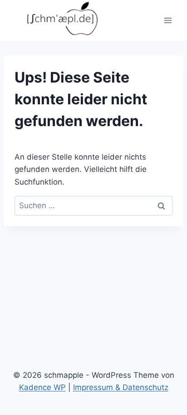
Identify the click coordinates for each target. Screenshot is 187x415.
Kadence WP (42, 387)
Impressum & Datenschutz (120, 387)
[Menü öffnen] (167, 21)
